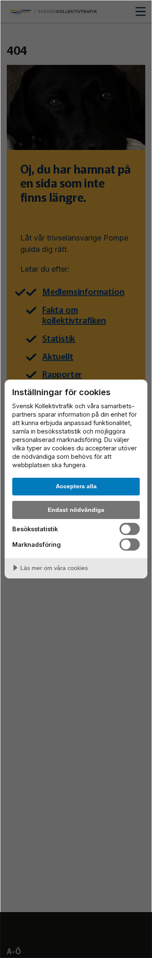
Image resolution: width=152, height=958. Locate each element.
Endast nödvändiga (76, 509)
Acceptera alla (76, 486)
